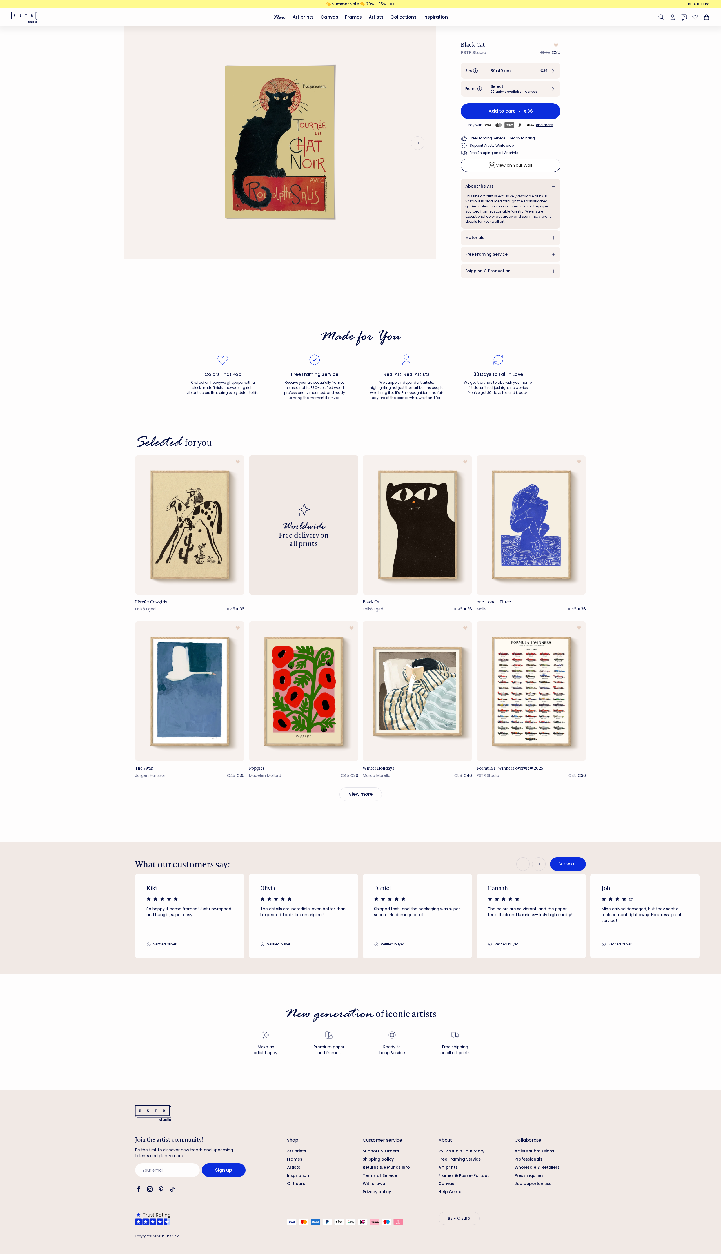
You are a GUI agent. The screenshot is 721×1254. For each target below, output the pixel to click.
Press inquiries (529, 1175)
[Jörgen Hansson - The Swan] (189, 691)
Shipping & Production (488, 271)
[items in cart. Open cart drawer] (706, 17)
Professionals (528, 1159)
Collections (403, 17)
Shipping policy (378, 1159)
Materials (474, 237)
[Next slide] (417, 143)
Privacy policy (377, 1192)
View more (361, 794)
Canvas (329, 17)
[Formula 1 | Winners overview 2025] (531, 691)
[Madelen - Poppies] (303, 691)
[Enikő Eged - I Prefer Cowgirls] (189, 525)
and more (544, 124)
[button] (510, 71)
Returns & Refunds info (386, 1167)
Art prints (303, 17)
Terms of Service (380, 1175)
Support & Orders (381, 1151)
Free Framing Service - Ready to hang (502, 138)
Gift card (296, 1183)
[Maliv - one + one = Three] (531, 525)
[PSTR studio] (24, 17)
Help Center (451, 1192)
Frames (353, 17)
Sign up (223, 1170)
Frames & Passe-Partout (464, 1175)
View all (568, 864)
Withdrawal (374, 1183)
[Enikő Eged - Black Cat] (417, 525)
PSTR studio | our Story (461, 1151)
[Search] (661, 17)
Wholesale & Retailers (537, 1167)
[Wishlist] (695, 17)
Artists (376, 17)
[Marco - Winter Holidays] (417, 691)
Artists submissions (534, 1151)
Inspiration (435, 17)
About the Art (479, 186)
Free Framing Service (486, 254)
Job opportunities (533, 1183)
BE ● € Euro (699, 4)
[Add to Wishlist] (555, 45)
